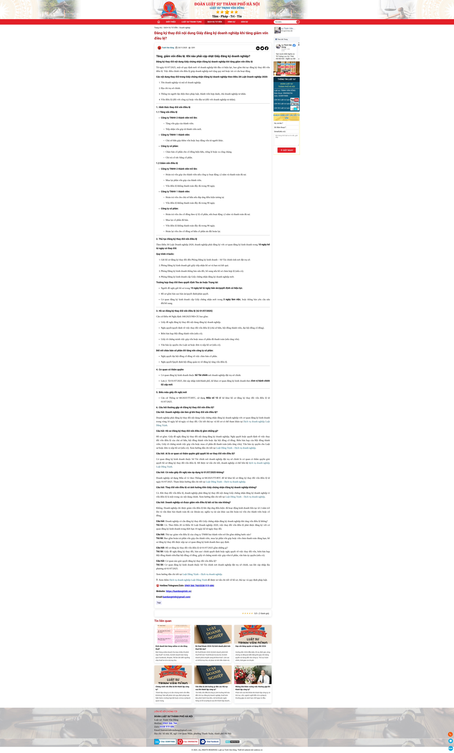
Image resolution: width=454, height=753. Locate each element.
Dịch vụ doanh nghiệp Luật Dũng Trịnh (188, 580)
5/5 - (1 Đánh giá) (261, 613)
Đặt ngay (288, 150)
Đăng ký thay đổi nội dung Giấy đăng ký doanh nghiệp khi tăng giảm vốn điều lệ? (211, 35)
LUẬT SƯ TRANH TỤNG (192, 22)
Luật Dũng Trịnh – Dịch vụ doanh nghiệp (236, 448)
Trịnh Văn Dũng (168, 48)
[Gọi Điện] (450, 734)
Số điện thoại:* (280, 127)
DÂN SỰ (244, 22)
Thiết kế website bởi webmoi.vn (250, 750)
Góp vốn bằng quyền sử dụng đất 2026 (250, 646)
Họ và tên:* (278, 123)
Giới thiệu (171, 22)
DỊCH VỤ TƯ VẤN (214, 22)
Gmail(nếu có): (280, 131)
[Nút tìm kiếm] (297, 21)
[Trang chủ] (158, 22)
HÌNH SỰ (231, 22)
